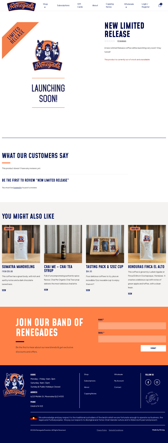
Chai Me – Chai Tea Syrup (58, 269)
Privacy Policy (102, 430)
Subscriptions (63, 5)
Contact (117, 387)
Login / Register (146, 5)
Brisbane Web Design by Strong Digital (158, 430)
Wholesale (129, 4)
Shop (45, 4)
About (95, 5)
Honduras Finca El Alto (146, 267)
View (9, 290)
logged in (17, 187)
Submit (153, 348)
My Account (119, 381)
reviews (121, 41)
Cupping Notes (90, 393)
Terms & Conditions (116, 430)
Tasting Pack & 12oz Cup (104, 267)
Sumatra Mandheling (18, 267)
